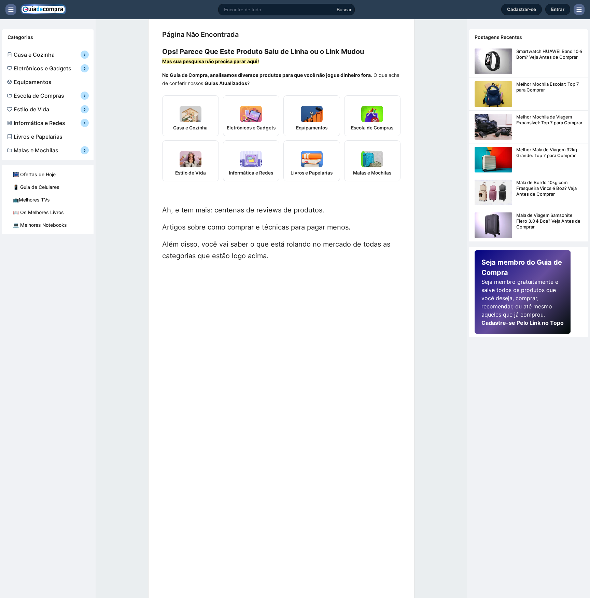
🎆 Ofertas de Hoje (34, 174)
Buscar (344, 9)
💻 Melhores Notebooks (40, 225)
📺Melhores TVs (31, 200)
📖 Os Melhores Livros (38, 212)
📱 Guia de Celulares (36, 187)
